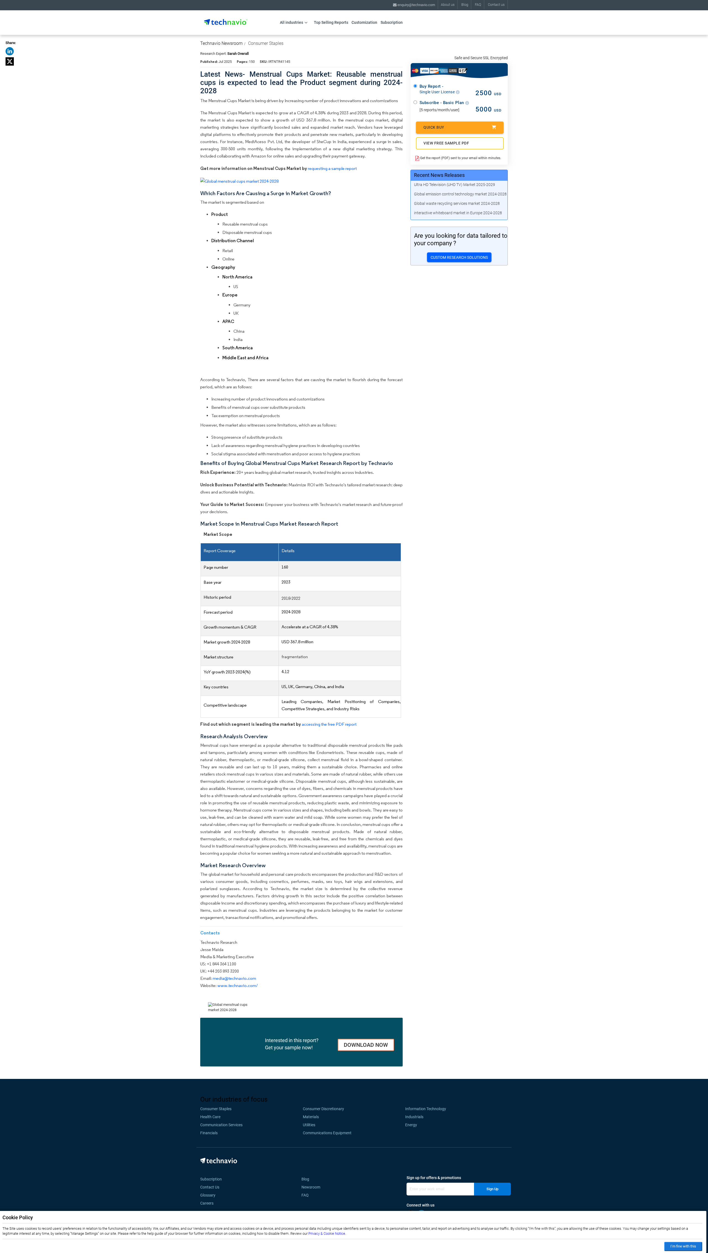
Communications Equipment (327, 1133)
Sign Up (492, 1189)
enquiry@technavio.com (416, 5)
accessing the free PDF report (329, 724)
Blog (464, 4)
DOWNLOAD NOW (366, 1045)
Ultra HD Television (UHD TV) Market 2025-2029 (454, 184)
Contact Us (209, 1187)
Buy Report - (438, 89)
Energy (411, 1125)
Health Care (210, 1117)
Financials (209, 1133)
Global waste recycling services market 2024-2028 (457, 203)
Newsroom (312, 1187)
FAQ (478, 4)
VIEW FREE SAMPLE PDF (446, 143)
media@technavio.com (234, 978)
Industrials (414, 1117)
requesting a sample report (332, 168)
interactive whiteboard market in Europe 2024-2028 (458, 213)
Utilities (309, 1125)
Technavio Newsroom (221, 43)
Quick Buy (433, 127)
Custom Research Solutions (459, 257)
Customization (364, 22)
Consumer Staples (265, 43)
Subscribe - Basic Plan (442, 102)
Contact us (496, 4)
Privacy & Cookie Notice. (327, 1233)
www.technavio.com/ (237, 985)
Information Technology (425, 1109)
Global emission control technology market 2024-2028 (460, 194)
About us (448, 4)
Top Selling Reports (331, 22)
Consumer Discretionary (323, 1109)
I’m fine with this (683, 1246)
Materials (311, 1117)
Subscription (392, 22)
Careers (207, 1203)
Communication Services (221, 1125)
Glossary (207, 1195)
